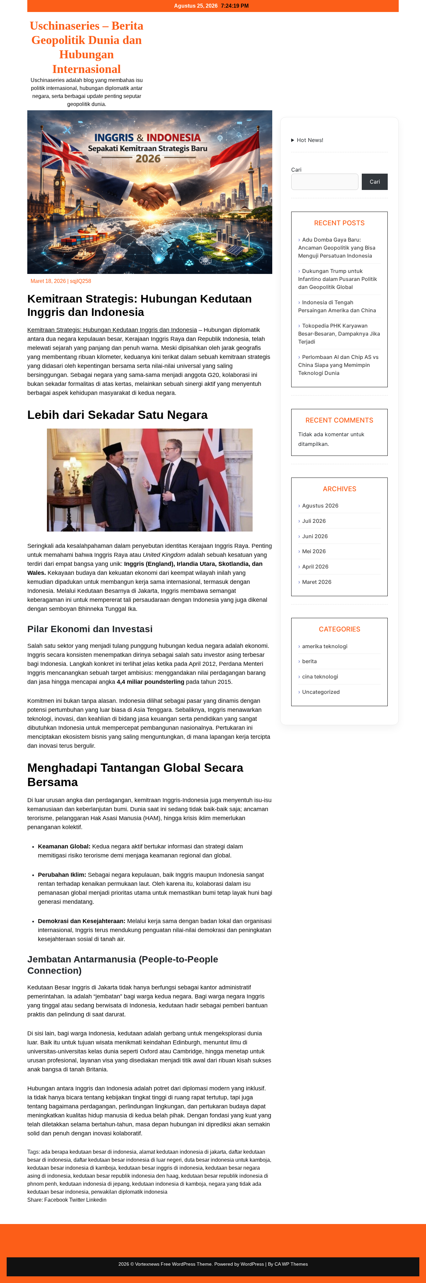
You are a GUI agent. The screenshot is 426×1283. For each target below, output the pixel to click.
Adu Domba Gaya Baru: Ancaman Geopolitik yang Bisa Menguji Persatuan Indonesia (336, 247)
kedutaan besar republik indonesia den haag (125, 1176)
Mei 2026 (314, 551)
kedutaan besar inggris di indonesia (160, 1168)
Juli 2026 (314, 521)
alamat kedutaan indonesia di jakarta (182, 1152)
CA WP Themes (291, 1264)
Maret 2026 (316, 582)
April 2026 (315, 566)
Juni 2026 (315, 536)
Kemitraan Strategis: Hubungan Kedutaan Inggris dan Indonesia (112, 330)
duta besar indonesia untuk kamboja (227, 1160)
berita (309, 661)
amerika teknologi (324, 646)
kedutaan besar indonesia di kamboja (71, 1168)
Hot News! (310, 140)
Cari (296, 169)
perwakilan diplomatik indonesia (129, 1192)
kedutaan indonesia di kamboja (169, 1184)
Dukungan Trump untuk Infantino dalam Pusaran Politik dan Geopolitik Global (337, 279)
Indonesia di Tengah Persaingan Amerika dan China (337, 306)
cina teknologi (320, 676)
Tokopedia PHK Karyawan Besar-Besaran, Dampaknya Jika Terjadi (339, 333)
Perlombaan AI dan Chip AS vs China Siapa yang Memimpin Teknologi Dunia (338, 365)
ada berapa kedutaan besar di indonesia (88, 1152)
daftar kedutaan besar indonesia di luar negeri (128, 1160)
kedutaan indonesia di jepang (94, 1184)
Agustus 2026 (320, 505)
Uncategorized (321, 691)
